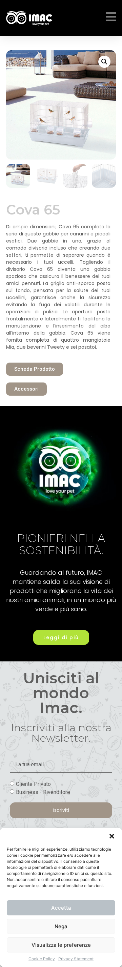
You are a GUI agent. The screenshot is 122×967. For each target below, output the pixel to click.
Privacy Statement (76, 958)
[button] (111, 836)
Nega (61, 926)
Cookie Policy (41, 958)
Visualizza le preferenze (61, 945)
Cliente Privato (33, 784)
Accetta (61, 908)
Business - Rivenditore (43, 792)
